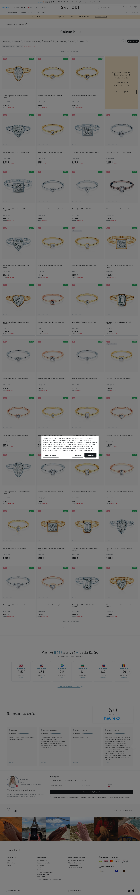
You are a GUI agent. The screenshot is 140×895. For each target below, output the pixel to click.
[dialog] (70, 447)
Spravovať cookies (50, 455)
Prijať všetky (90, 455)
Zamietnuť (78, 455)
